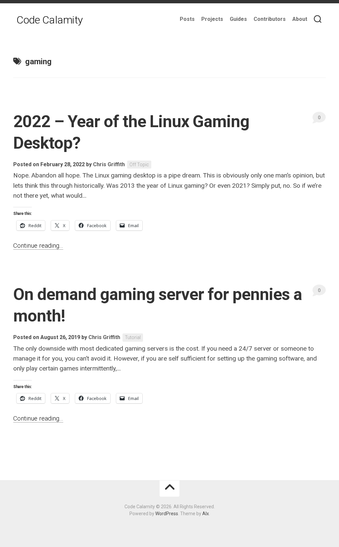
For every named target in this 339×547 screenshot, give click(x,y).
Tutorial (133, 337)
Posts (187, 19)
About (299, 19)
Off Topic (139, 164)
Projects (212, 19)
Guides (238, 19)
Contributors (270, 19)
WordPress (166, 513)
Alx (205, 513)
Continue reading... (38, 245)
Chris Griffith (109, 164)
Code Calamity (50, 20)
